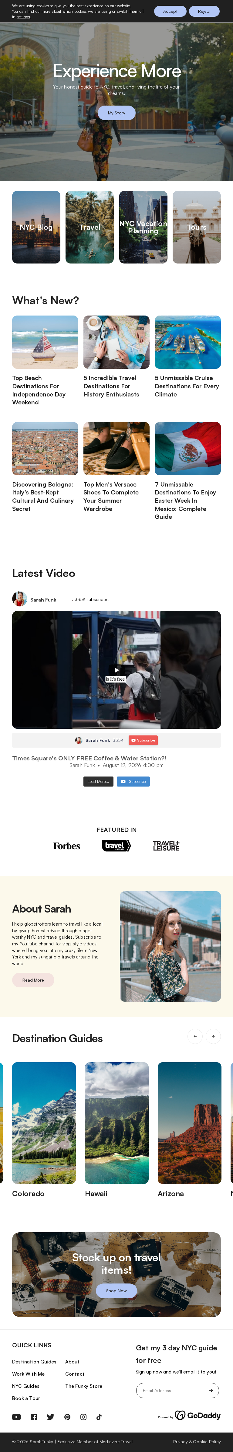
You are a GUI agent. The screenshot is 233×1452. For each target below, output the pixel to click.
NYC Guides (25, 1386)
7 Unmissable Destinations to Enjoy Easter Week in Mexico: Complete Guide (185, 500)
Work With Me (28, 1374)
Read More (33, 980)
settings (23, 16)
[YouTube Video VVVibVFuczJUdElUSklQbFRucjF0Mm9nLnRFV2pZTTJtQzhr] (116, 670)
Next (213, 1036)
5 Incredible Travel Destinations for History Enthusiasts (111, 386)
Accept (170, 11)
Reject (204, 11)
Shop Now (116, 1290)
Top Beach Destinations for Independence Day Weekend (39, 390)
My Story (116, 112)
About (72, 1362)
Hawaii (96, 1193)
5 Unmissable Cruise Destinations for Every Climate (187, 386)
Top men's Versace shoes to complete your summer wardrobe (111, 496)
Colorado (28, 1193)
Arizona (171, 1193)
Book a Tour (26, 1398)
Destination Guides (34, 1362)
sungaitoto (49, 957)
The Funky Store (84, 1386)
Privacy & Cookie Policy (197, 1441)
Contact (75, 1374)
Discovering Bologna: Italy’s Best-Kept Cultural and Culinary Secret (43, 496)
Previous (195, 1036)
